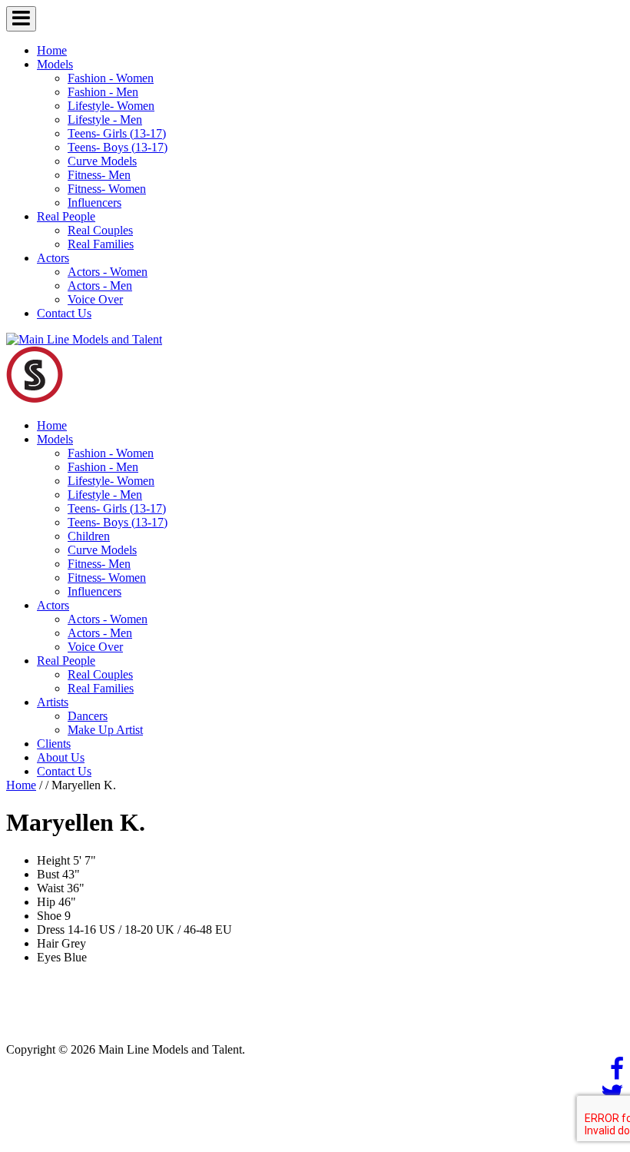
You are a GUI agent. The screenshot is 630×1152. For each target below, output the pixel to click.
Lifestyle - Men (105, 119)
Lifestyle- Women (111, 105)
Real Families (101, 244)
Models (55, 64)
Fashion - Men (103, 91)
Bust (48, 874)
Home (52, 50)
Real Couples (100, 230)
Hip (46, 901)
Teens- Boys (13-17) (117, 147)
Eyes (49, 957)
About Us (61, 757)
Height (53, 860)
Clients (54, 743)
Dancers (88, 715)
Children (89, 536)
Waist (50, 888)
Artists (52, 702)
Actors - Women (108, 271)
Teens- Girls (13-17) (117, 133)
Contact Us (64, 313)
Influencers (94, 202)
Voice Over (95, 299)
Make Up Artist (105, 729)
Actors (53, 257)
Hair (47, 943)
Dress (51, 929)
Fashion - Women (111, 78)
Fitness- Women (107, 188)
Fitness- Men (99, 174)
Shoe (49, 915)
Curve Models (102, 161)
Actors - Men (100, 285)
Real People (66, 216)
